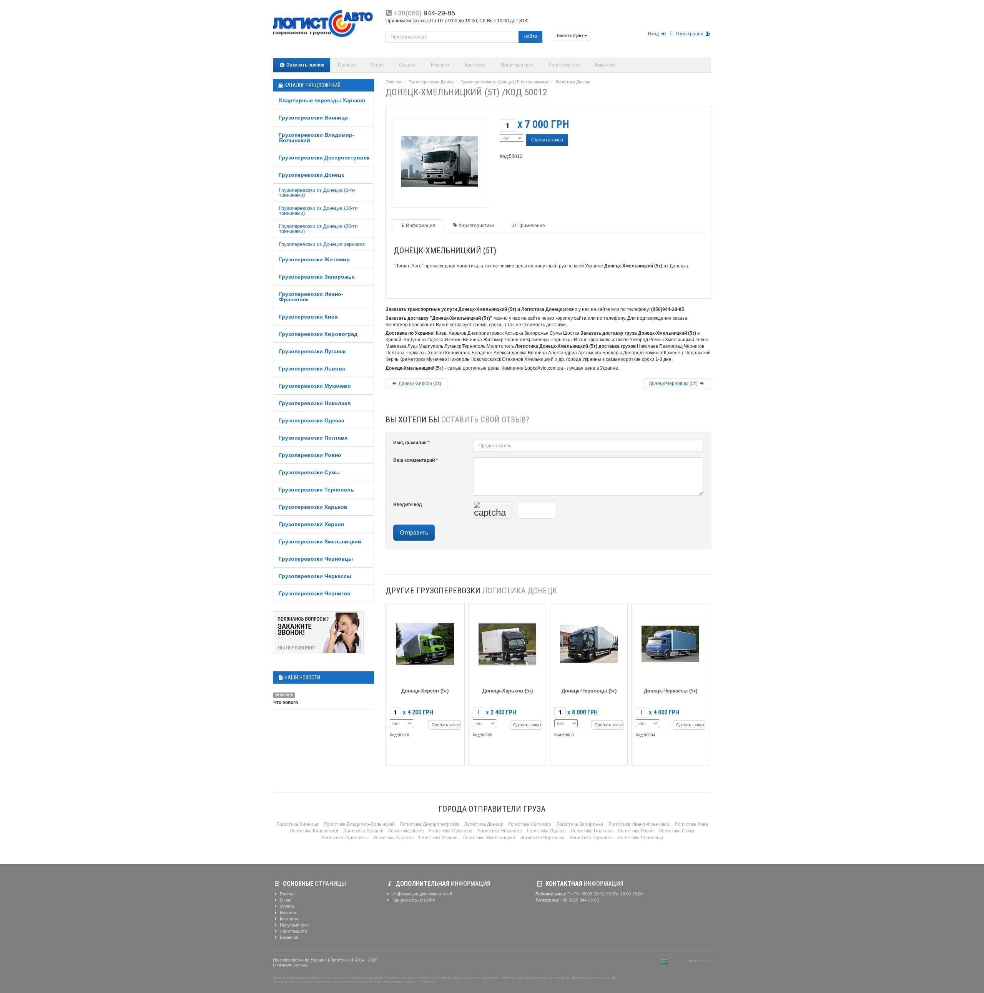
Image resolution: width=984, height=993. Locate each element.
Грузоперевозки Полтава (313, 438)
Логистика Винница (297, 824)
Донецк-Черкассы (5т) (670, 691)
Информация (420, 225)
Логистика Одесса (546, 831)
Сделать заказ (547, 140)
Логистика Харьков (393, 837)
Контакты (475, 65)
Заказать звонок (305, 65)
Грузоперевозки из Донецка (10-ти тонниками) (318, 210)
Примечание (531, 225)
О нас (377, 65)
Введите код (407, 504)
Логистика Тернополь (344, 837)
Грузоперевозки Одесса (311, 420)
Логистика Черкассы (542, 837)
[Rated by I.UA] (678, 960)
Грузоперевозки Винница (313, 118)
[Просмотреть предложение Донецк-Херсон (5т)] (425, 642)
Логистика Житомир (529, 824)
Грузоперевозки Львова (312, 368)
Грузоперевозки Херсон (311, 524)
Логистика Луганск (363, 831)
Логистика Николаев (499, 831)
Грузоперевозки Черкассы (315, 576)
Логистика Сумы (676, 831)
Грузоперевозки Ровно (310, 455)
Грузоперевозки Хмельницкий (320, 541)
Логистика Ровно (636, 831)
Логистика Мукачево (450, 831)
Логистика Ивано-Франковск (639, 824)
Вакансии (604, 65)
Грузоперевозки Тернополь (316, 490)
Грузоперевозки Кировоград (318, 334)
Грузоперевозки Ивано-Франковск (311, 296)
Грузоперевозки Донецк (311, 175)
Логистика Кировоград (314, 831)
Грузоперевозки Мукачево (315, 386)
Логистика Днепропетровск (429, 824)
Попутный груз (517, 65)
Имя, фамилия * (411, 442)
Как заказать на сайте (413, 900)
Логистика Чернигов (591, 837)
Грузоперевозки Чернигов (315, 593)
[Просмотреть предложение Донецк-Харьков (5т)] (507, 642)
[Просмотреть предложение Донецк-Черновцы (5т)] (589, 642)
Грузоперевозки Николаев (315, 403)
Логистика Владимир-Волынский (359, 824)
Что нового (285, 702)
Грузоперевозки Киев (308, 317)
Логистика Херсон (438, 837)
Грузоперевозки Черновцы (316, 559)
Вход (654, 34)
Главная (347, 65)
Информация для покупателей (421, 894)
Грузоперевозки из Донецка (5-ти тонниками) (317, 192)
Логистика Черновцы (640, 837)
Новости (440, 65)
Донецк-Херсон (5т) (419, 383)
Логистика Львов (406, 831)
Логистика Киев (691, 824)
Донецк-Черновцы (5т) (674, 383)
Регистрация (690, 34)
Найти (530, 36)
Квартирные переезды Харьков (322, 100)
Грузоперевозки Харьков (313, 507)
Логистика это (564, 65)
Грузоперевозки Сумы (309, 472)
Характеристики (476, 225)
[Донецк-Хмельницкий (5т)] (439, 160)
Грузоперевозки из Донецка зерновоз (322, 244)
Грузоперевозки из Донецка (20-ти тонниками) (318, 228)
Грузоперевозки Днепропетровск (324, 157)
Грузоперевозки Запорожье (317, 277)
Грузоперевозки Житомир (314, 259)
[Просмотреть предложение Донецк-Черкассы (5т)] (670, 642)
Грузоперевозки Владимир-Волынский (316, 137)
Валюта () (570, 35)
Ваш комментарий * (415, 460)
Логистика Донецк (572, 82)
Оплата (407, 65)
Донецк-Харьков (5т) (507, 691)
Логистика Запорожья (579, 824)
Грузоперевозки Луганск (312, 351)
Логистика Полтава (592, 831)
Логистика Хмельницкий (489, 837)
